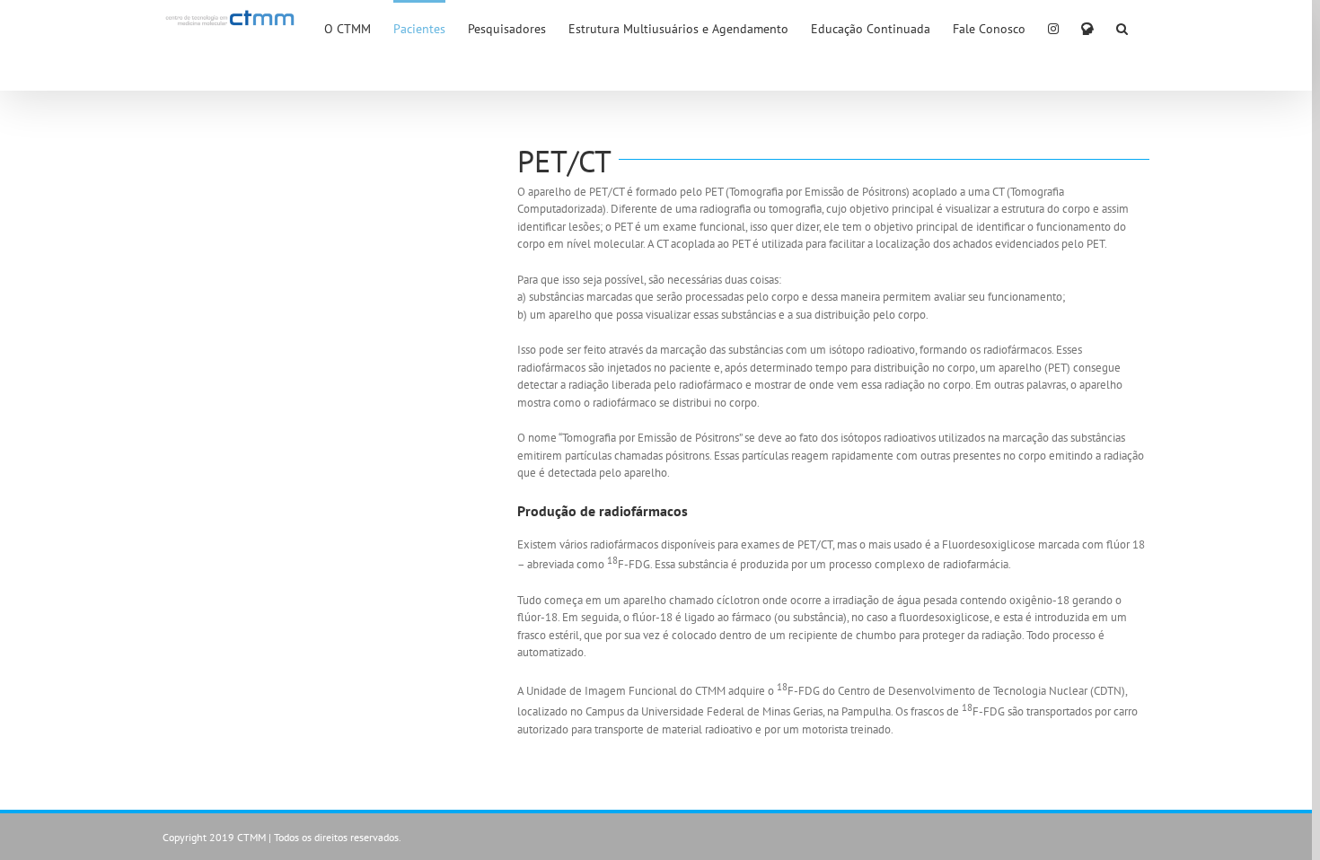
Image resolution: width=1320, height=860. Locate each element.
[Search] (1122, 27)
